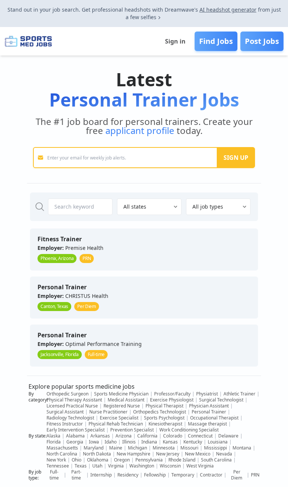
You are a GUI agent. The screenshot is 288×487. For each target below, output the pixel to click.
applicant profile (139, 130)
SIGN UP (236, 157)
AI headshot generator (228, 9)
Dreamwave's (181, 9)
